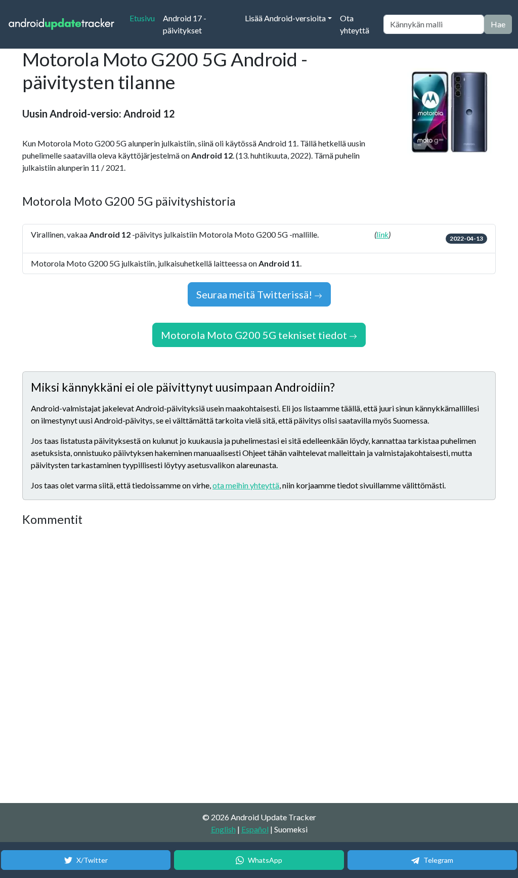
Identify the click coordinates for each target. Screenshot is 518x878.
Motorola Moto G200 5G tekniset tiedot (255, 335)
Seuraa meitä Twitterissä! (255, 294)
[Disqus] (212, 665)
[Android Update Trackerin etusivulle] (61, 24)
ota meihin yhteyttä (245, 485)
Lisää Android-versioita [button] (285, 18)
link (382, 234)
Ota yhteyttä (354, 24)
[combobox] (433, 24)
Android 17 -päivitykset (184, 24)
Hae (498, 24)
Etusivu (144, 18)
